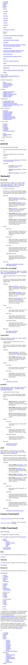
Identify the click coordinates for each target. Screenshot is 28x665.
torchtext (5, 126)
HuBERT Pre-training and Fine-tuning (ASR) (13, 104)
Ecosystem (5, 2)
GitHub (5, 72)
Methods (5, 540)
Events (7, 659)
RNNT (4, 539)
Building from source (7, 92)
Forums (7, 660)
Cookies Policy (18, 628)
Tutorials (5, 6)
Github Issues (6, 588)
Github (4, 663)
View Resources (4, 573)
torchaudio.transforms (8, 113)
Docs (4, 133)
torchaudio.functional (7, 111)
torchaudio (5, 110)
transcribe (8, 544)
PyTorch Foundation (10, 654)
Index (4, 82)
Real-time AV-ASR (7, 106)
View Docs (3, 556)
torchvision (5, 127)
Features (5, 577)
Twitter (4, 594)
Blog (4, 5)
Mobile (4, 4)
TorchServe (5, 129)
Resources (5, 583)
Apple (4, 601)
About (7, 653)
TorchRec (8, 647)
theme (13, 536)
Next (2, 531)
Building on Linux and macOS (10, 94)
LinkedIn (5, 597)
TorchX (7, 649)
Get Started (5, 1)
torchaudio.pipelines (7, 119)
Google (4, 602)
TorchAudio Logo (7, 85)
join (7, 546)
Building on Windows (8, 95)
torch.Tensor (9, 264)
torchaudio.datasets (7, 114)
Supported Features (7, 83)
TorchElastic (6, 128)
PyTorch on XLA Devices (9, 131)
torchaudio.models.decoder (9, 116)
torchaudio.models (7, 115)
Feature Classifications (8, 84)
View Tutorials (4, 565)
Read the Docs (23, 536)
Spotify (4, 600)
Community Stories (10, 657)
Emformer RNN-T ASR (8, 102)
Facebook (5, 593)
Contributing (6, 581)
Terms (4, 606)
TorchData (8, 646)
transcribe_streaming (10, 542)
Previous (7, 531)
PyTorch (5, 123)
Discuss (5, 587)
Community (8, 656)
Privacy (5, 608)
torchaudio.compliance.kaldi (9, 117)
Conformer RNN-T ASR (8, 101)
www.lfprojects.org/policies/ (18, 620)
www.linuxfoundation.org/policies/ (8, 616)
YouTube (5, 595)
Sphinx (6, 536)
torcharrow (8, 645)
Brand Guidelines (7, 589)
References (5, 87)
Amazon (5, 604)
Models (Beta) (9, 662)
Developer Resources (10, 658)
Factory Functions (7, 547)
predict (7, 545)
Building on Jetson (7, 96)
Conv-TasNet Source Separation (10, 103)
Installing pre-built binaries (9, 91)
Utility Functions (6, 548)
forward (7, 541)
